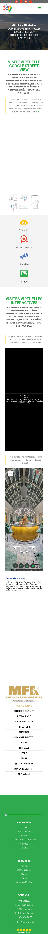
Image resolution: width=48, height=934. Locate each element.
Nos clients (24, 835)
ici (38, 112)
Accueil (24, 827)
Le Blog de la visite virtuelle (24, 839)
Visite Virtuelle (24, 866)
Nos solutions (24, 831)
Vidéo (24, 878)
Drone (24, 874)
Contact (24, 848)
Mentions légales (24, 882)
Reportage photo (24, 870)
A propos (24, 844)
